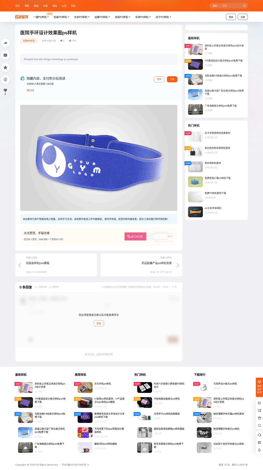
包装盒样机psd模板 (37, 263)
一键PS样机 (42, 15)
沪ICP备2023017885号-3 (75, 464)
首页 (17, 5)
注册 (243, 17)
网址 (54, 5)
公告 (64, 5)
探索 (45, 5)
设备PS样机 (101, 16)
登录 (231, 17)
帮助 (73, 5)
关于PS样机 (162, 16)
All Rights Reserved (46, 464)
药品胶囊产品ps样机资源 (157, 263)
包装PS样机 (60, 16)
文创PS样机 (80, 16)
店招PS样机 (121, 16)
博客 (27, 5)
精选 (36, 5)
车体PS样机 (141, 16)
